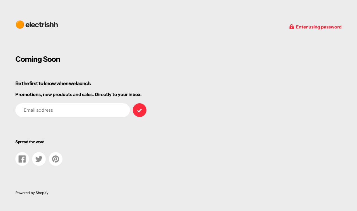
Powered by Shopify (32, 193)
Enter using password (319, 27)
